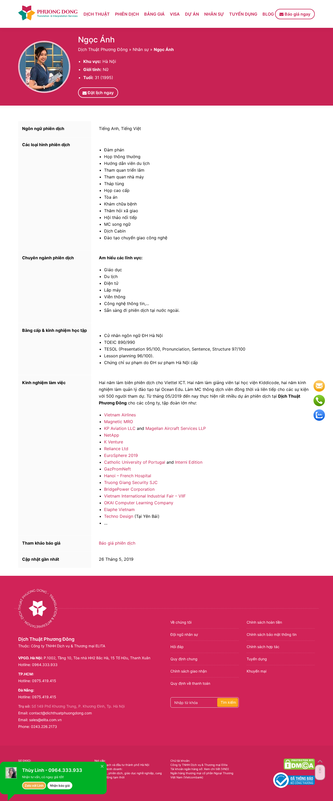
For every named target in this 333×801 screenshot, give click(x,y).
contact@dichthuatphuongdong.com (60, 713)
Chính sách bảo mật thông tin (272, 634)
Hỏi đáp (177, 646)
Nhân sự (214, 14)
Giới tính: (92, 69)
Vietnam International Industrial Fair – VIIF (145, 496)
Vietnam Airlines (120, 414)
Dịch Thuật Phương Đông (103, 49)
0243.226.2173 (44, 726)
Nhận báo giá (60, 785)
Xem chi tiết (212, 769)
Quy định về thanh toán (190, 683)
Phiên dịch (127, 14)
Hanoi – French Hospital (127, 475)
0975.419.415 (44, 681)
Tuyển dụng (243, 14)
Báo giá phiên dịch (117, 543)
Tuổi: (88, 77)
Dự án (192, 14)
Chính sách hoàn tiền (264, 622)
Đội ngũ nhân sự (184, 634)
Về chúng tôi (180, 622)
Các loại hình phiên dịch (46, 144)
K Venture (113, 441)
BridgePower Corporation (129, 489)
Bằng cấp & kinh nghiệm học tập (54, 330)
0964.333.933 (44, 664)
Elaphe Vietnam (119, 509)
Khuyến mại (256, 671)
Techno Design (118, 516)
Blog (268, 14)
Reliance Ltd (116, 448)
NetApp (111, 435)
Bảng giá (154, 14)
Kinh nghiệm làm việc (44, 382)
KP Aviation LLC (120, 428)
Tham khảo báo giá (41, 543)
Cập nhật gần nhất (40, 559)
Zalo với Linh (34, 785)
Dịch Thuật (97, 14)
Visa (175, 14)
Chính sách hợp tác (263, 646)
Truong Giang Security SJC (131, 482)
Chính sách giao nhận (188, 671)
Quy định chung (183, 659)
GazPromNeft (117, 468)
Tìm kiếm (228, 702)
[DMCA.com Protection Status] (299, 764)
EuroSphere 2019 (121, 455)
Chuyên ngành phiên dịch (48, 257)
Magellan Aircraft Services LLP (175, 428)
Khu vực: (92, 61)
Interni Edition (188, 462)
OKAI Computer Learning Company (138, 502)
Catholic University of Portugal (134, 462)
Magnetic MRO (118, 421)
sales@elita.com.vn (45, 720)
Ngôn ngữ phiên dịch (43, 128)
